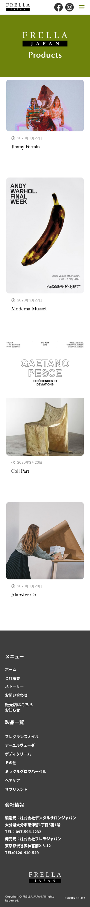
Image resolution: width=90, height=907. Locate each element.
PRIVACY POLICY (75, 898)
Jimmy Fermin (25, 147)
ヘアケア (12, 780)
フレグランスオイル (22, 736)
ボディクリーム (18, 753)
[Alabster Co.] (45, 540)
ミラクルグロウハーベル (25, 771)
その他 (10, 762)
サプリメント (16, 789)
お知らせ (12, 710)
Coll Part (20, 471)
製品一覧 (14, 722)
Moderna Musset (29, 309)
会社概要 (12, 678)
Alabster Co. (24, 595)
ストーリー (14, 686)
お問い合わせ (16, 695)
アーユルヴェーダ (20, 745)
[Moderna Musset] (45, 235)
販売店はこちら (19, 704)
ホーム (10, 669)
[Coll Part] (45, 398)
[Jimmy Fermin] (45, 105)
